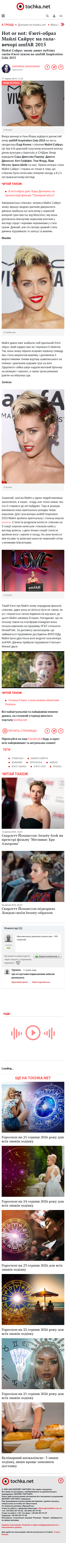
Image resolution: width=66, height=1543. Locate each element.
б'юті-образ (19, 766)
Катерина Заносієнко (26, 66)
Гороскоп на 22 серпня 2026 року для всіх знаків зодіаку (33, 1331)
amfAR (53, 762)
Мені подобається (41, 982)
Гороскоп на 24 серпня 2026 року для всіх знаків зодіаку (33, 1203)
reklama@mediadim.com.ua (50, 1508)
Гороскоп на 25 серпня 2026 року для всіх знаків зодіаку (33, 1139)
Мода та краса (11, 83)
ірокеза (6, 522)
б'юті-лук (40, 766)
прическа (36, 762)
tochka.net (20, 719)
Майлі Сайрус (39, 758)
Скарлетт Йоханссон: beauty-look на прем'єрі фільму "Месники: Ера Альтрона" (32, 839)
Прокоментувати (20, 982)
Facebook (34, 738)
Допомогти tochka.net (32, 24)
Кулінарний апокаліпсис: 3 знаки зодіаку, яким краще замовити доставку (30, 1461)
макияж (17, 762)
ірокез (57, 766)
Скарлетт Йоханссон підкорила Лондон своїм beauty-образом (28, 910)
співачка (17, 758)
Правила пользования (11, 1525)
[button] (54, 16)
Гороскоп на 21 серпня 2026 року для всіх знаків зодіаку (33, 1395)
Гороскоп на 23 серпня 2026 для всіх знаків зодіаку (32, 1267)
